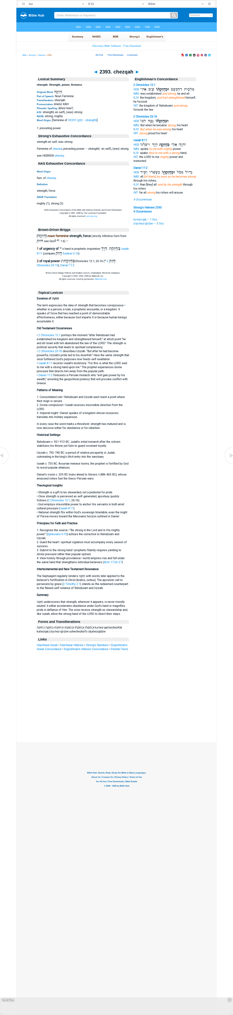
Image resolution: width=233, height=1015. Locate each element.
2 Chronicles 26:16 (50, 351)
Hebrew (41, 55)
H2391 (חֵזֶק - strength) (82, 120)
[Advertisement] (116, 720)
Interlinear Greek (47, 645)
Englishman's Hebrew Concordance (86, 649)
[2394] (228, 463)
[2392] (4, 463)
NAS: (136, 93)
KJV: (136, 97)
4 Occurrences (142, 199)
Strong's (32, 55)
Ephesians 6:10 (57, 534)
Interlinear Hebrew (72, 645)
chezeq (57, 148)
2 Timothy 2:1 (71, 584)
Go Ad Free (8, 1000)
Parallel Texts (119, 649)
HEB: (136, 89)
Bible (24, 55)
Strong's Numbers (97, 645)
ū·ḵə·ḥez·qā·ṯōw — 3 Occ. (148, 223)
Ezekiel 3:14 (70, 253)
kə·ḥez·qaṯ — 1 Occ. (145, 219)
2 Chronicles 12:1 (49, 335)
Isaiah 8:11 (45, 363)
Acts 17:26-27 (113, 562)
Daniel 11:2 (67, 265)
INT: (136, 105)
